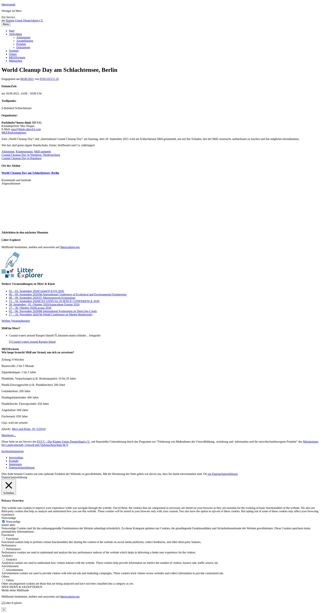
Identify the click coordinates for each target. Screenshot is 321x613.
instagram (18, 451)
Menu (6, 24)
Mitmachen (15, 60)
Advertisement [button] (10, 566)
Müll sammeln (42, 151)
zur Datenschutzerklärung (223, 473)
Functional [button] (7, 535)
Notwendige (13, 521)
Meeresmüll (8, 4)
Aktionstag (7, 151)
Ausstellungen (24, 40)
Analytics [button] (7, 555)
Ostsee (13, 54)
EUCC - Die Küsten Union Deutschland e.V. (63, 441)
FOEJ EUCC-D (49, 79)
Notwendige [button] (8, 517)
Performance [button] (8, 545)
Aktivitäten (15, 34)
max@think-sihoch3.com (26, 129)
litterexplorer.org (70, 247)
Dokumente (23, 47)
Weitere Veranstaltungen (15, 320)
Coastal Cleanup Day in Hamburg (21, 158)
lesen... (8, 435)
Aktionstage (23, 37)
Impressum (15, 464)
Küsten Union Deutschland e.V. (24, 20)
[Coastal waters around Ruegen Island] (32, 341)
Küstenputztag (24, 151)
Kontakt (13, 460)
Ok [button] (205, 473)
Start (11, 30)
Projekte (21, 44)
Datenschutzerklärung (22, 467)
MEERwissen (17, 57)
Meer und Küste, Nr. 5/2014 (28, 429)
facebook (6, 451)
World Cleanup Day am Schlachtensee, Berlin (30, 172)
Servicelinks (16, 457)
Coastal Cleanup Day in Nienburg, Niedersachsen (30, 154)
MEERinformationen (13, 132)
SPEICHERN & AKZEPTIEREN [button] (21, 587)
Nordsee (14, 50)
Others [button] (5, 576)
